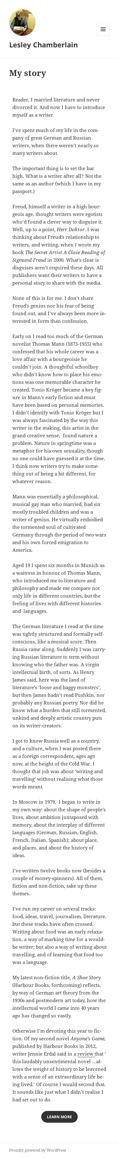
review (86, 1054)
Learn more (59, 1117)
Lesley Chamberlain (43, 44)
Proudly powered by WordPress (37, 1150)
